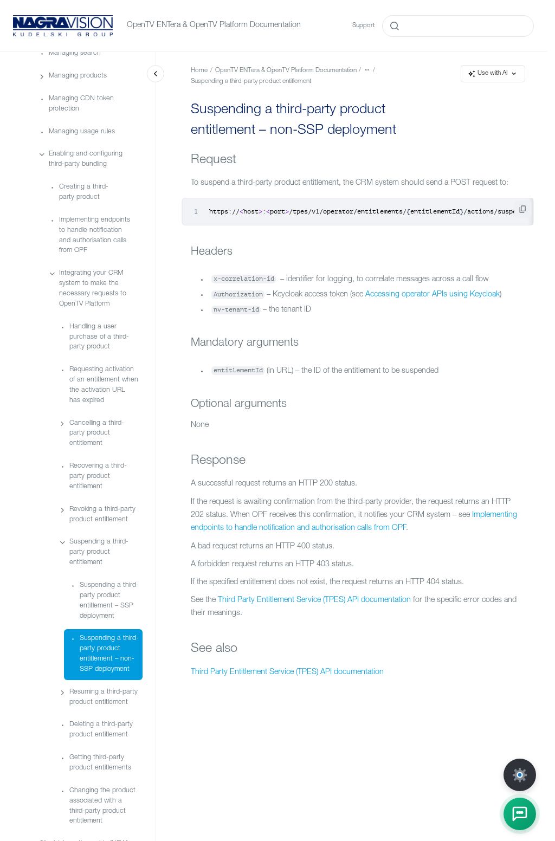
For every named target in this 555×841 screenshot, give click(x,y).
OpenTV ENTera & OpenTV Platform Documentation (214, 25)
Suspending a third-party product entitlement (98, 552)
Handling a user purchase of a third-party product (99, 337)
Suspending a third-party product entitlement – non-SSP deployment (109, 654)
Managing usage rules (82, 131)
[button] (520, 814)
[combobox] (458, 26)
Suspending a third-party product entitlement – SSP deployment (109, 601)
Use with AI (492, 73)
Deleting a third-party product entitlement (101, 730)
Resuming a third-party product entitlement (103, 697)
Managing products (78, 76)
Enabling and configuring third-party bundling (85, 159)
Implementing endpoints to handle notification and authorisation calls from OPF (94, 236)
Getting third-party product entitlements (100, 763)
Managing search (75, 53)
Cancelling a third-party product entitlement (96, 434)
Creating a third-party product (83, 192)
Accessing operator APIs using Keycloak (432, 295)
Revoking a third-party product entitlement (102, 514)
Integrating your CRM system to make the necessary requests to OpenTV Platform (92, 289)
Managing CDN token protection (81, 104)
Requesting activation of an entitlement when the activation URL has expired (103, 385)
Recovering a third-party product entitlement (98, 476)
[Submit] (394, 26)
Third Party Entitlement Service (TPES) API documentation (314, 600)
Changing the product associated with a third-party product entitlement (102, 806)
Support (363, 26)
